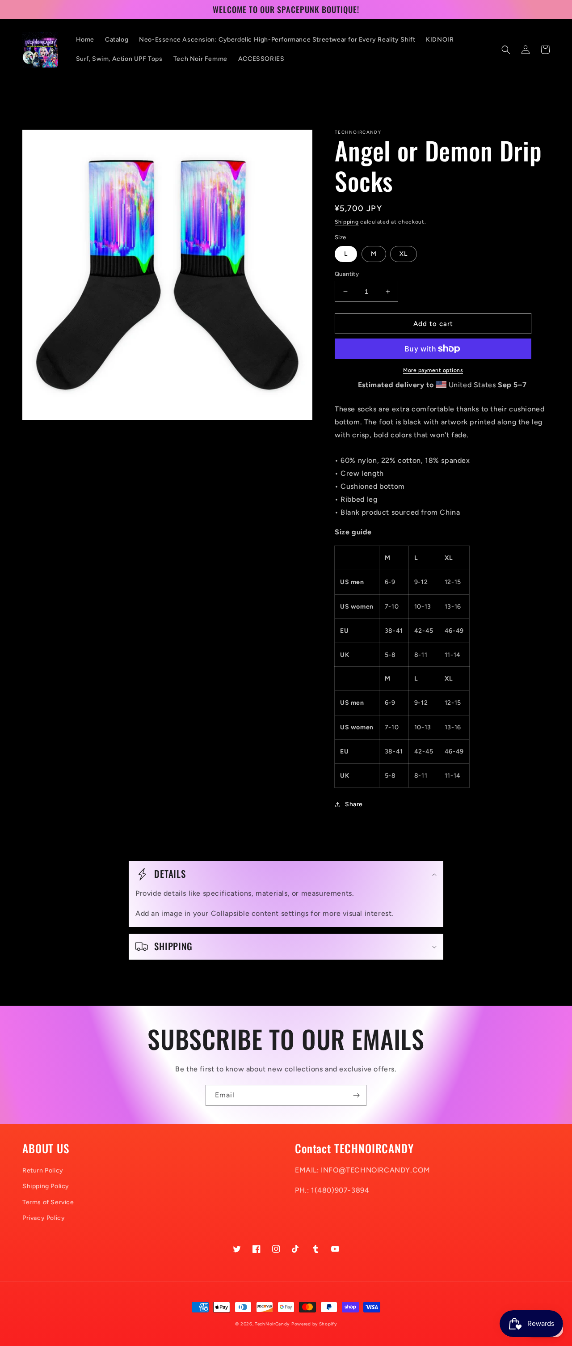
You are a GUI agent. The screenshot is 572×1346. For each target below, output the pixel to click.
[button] (506, 49)
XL (404, 254)
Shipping (347, 222)
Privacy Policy (43, 1218)
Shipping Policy (45, 1186)
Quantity (347, 274)
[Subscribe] (356, 1095)
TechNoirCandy (272, 1324)
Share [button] (354, 804)
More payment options (433, 370)
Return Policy (42, 1170)
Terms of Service (48, 1202)
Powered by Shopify (314, 1324)
